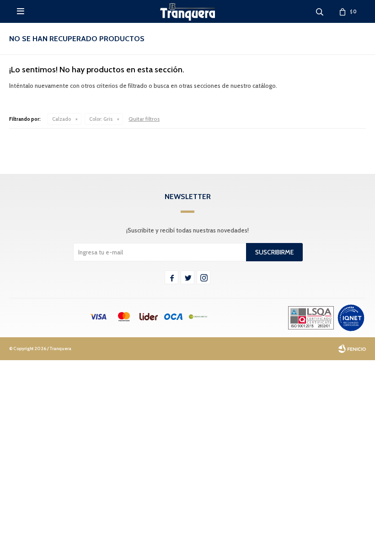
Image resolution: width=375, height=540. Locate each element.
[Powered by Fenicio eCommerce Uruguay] (352, 349)
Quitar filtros (144, 118)
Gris (100, 119)
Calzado (61, 119)
